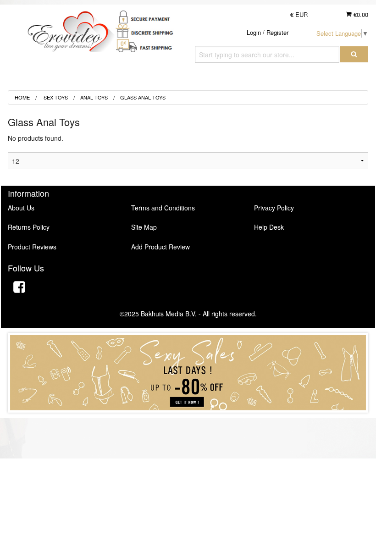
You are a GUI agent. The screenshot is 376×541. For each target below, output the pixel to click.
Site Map (144, 227)
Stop (188, 421)
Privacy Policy (274, 207)
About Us (21, 207)
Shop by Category (323, 80)
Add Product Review (160, 246)
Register (277, 32)
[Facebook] (19, 288)
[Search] (353, 54)
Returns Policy (29, 227)
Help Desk (269, 227)
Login (254, 32)
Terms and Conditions (163, 207)
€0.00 (360, 14)
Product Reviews (32, 246)
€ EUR (299, 14)
